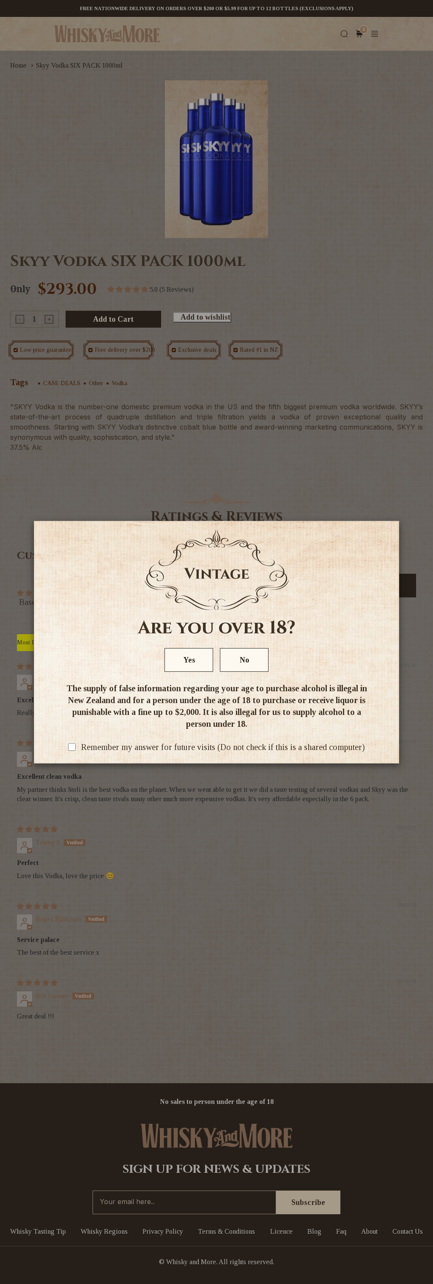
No (244, 660)
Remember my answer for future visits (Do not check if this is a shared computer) (223, 747)
